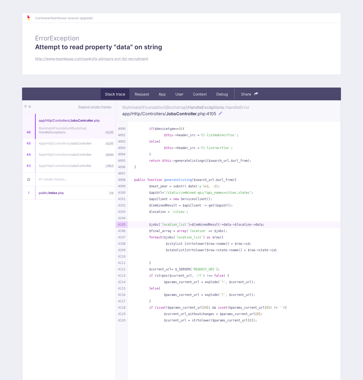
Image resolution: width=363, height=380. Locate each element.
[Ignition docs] (31, 17)
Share (246, 94)
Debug (222, 94)
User (179, 94)
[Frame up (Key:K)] (25, 107)
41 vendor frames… (53, 179)
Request (142, 94)
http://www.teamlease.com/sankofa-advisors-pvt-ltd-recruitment (91, 58)
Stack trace (115, 94)
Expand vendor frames (94, 107)
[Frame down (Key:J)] (29, 107)
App (162, 94)
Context (200, 94)
